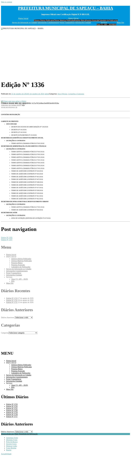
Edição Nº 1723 (12, 298)
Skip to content (6, 2)
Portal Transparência (67, 23)
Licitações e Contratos (76, 94)
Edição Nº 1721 (12, 302)
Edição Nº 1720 (12, 410)
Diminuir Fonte (11, 440)
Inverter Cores (11, 444)
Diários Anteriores (7, 317)
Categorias (5, 333)
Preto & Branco (12, 442)
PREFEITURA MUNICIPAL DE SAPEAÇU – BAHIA (65, 8)
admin (47, 94)
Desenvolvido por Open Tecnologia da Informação (19, 434)
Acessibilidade (6, 454)
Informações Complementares (48, 23)
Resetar (8, 450)
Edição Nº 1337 (6, 240)
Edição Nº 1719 (12, 412)
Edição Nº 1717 (12, 417)
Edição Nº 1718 (12, 414)
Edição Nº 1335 (6, 238)
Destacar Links (11, 446)
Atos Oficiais (62, 94)
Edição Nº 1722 (12, 300)
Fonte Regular (11, 448)
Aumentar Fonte (12, 438)
